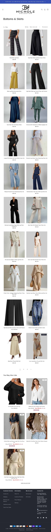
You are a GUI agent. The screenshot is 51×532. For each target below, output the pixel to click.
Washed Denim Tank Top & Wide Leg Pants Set (37, 191)
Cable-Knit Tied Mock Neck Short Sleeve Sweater (36, 441)
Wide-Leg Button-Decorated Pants (14, 91)
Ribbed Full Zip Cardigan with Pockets (37, 406)
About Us (17, 493)
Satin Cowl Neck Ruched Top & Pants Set (37, 259)
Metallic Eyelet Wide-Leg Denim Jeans (37, 327)
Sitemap (16, 502)
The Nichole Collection (13, 528)
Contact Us (5, 493)
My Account (28, 493)
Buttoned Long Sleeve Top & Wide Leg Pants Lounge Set (14, 226)
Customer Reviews (19, 496)
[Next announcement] (48, 1)
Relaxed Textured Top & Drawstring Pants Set (14, 191)
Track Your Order (7, 507)
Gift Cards (28, 496)
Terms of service (42, 528)
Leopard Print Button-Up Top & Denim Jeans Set (14, 158)
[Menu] (2, 9)
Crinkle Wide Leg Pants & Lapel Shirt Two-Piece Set (14, 442)
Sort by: (26, 26)
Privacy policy (35, 528)
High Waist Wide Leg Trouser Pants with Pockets (36, 91)
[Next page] (30, 369)
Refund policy (28, 528)
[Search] (41, 9)
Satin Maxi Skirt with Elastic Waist (14, 124)
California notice (7, 504)
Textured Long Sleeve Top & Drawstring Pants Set (36, 158)
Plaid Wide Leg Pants (14, 57)
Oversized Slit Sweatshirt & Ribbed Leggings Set (36, 124)
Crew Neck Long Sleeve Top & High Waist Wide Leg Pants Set (14, 478)
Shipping (5, 496)
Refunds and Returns (6, 500)
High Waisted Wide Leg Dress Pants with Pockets (14, 327)
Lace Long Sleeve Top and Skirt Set (36, 361)
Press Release (18, 499)
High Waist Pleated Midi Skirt (14, 361)
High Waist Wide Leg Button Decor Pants (36, 57)
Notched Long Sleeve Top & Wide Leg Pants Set (37, 293)
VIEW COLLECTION (25, 483)
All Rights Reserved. (21, 528)
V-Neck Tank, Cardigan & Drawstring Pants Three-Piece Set (14, 294)
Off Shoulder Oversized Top (14, 406)
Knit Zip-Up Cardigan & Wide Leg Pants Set (14, 259)
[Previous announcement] (2, 1)
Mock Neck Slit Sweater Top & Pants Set (37, 225)
